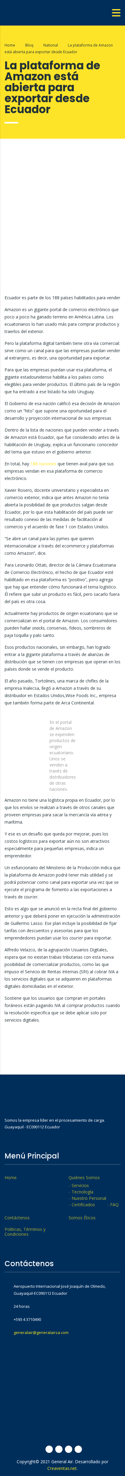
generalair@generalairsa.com (41, 1332)
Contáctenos (17, 1217)
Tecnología (82, 1191)
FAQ (114, 1204)
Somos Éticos (82, 1217)
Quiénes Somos (84, 1177)
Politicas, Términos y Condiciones (25, 1232)
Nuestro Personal (89, 1198)
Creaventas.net (62, 1468)
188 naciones (44, 464)
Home (10, 45)
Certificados (83, 1204)
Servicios (80, 1185)
